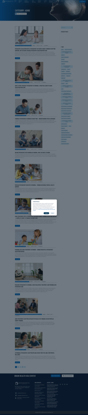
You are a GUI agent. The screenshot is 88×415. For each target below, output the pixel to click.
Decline (52, 213)
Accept (46, 213)
